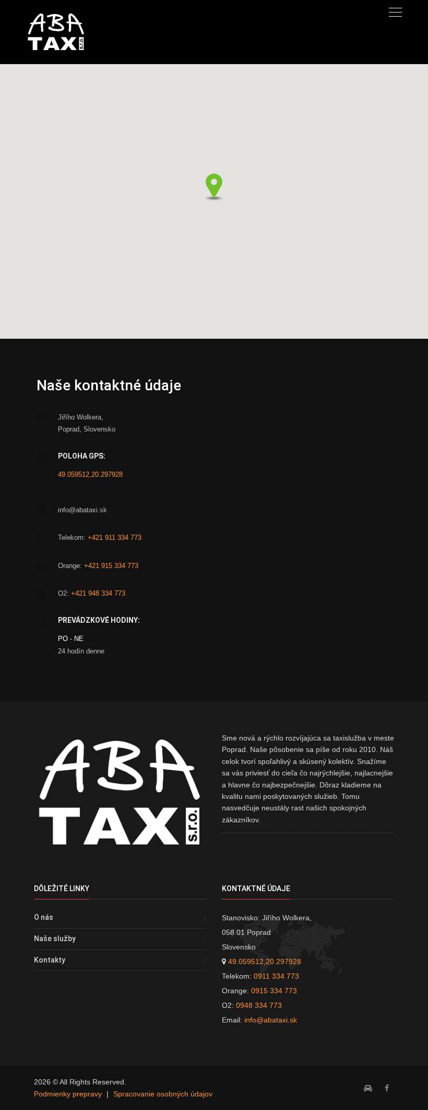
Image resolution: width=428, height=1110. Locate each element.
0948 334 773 (259, 1005)
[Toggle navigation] (395, 11)
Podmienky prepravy (68, 1094)
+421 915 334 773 (111, 566)
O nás (43, 917)
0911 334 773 (276, 976)
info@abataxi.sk (270, 1020)
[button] (214, 187)
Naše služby (55, 938)
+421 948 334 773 (98, 593)
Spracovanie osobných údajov (162, 1094)
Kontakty (49, 960)
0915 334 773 (274, 990)
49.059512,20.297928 (90, 474)
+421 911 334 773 (114, 537)
